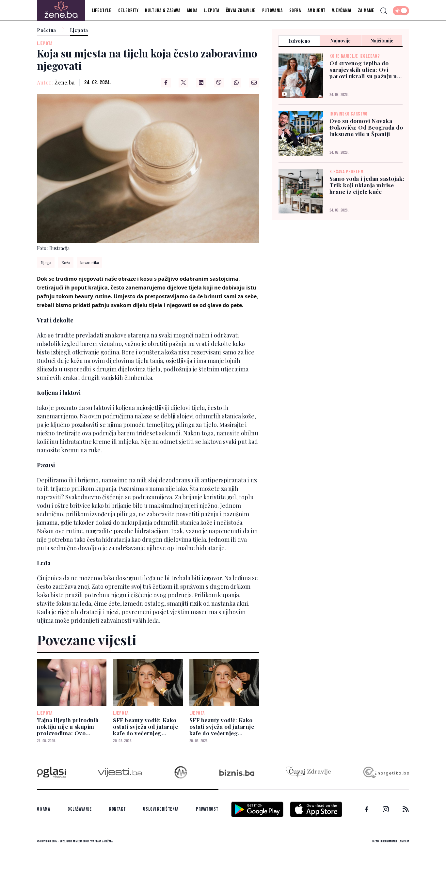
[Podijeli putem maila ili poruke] (254, 82)
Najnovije (340, 41)
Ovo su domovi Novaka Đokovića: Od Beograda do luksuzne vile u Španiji (366, 127)
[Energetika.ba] (385, 772)
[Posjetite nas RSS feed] (405, 809)
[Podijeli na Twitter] (183, 82)
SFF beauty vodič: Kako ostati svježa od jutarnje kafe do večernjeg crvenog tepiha (145, 726)
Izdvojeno (299, 41)
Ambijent (317, 11)
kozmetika (89, 262)
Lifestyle (102, 11)
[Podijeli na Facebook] (166, 82)
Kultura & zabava (162, 11)
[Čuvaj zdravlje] (308, 772)
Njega (45, 262)
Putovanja (272, 11)
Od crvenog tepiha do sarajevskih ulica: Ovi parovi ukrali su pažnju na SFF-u (364, 69)
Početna (46, 30)
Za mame (366, 11)
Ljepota (211, 11)
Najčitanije (382, 41)
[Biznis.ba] (236, 772)
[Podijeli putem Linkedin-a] (201, 82)
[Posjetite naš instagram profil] (385, 809)
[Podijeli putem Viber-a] (219, 82)
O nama (43, 809)
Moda (192, 11)
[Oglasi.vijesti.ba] (51, 772)
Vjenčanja (341, 11)
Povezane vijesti (86, 640)
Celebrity (128, 11)
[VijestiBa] (120, 772)
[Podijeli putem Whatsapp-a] (236, 82)
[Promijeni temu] (401, 10)
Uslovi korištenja (160, 809)
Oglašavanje (80, 809)
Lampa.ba (404, 841)
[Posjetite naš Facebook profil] (367, 809)
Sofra (295, 11)
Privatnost (207, 809)
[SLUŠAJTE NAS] (180, 772)
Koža (65, 262)
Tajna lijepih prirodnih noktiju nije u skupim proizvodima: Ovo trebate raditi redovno (68, 726)
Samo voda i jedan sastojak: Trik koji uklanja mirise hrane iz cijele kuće (367, 185)
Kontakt (117, 809)
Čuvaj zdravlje (241, 11)
